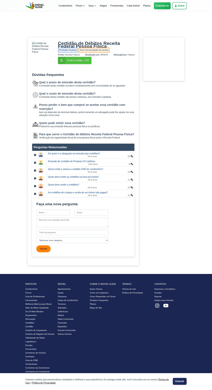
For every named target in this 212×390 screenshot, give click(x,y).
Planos (146, 5)
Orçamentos (31, 315)
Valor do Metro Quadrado (37, 308)
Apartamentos (64, 289)
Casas (60, 293)
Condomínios (65, 5)
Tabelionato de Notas (35, 338)
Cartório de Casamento (36, 330)
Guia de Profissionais (35, 296)
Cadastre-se (162, 5)
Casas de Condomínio (68, 300)
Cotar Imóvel (133, 5)
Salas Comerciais (66, 319)
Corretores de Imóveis (35, 353)
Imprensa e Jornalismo (164, 289)
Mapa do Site (96, 308)
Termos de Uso (129, 289)
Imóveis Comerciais (67, 330)
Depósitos (62, 326)
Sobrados (62, 308)
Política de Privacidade (44, 383)
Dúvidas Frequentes (99, 300)
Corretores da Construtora (37, 368)
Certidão (29, 326)
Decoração (30, 319)
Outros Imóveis (65, 334)
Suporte (158, 296)
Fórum (79, 5)
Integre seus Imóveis (163, 300)
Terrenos (62, 304)
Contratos (29, 356)
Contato (158, 293)
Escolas (28, 345)
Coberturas (63, 311)
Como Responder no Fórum (103, 296)
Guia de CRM (31, 360)
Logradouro (30, 341)
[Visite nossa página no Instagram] (157, 305)
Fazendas (62, 323)
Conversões (30, 349)
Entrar (181, 5)
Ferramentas (116, 5)
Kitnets (61, 315)
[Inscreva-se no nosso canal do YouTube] (166, 305)
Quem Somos (96, 289)
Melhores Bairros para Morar (38, 304)
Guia (91, 5)
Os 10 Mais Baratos (34, 311)
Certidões (29, 323)
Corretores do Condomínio (37, 371)
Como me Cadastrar (99, 293)
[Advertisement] (106, 26)
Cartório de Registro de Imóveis (39, 334)
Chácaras (62, 296)
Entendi (179, 381)
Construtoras (31, 364)
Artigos (103, 5)
